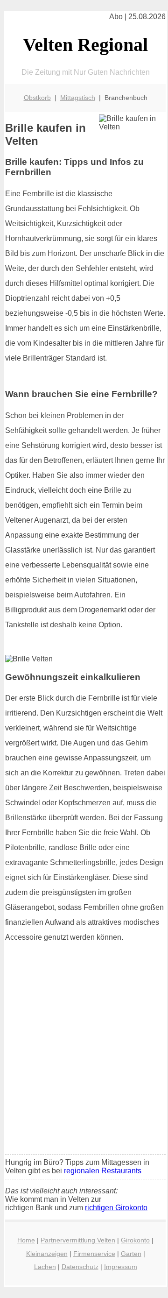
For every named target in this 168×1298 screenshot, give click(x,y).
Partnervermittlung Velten (78, 1240)
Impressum (120, 1266)
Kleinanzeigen (47, 1253)
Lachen (45, 1266)
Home (26, 1240)
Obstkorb (37, 97)
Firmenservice (94, 1253)
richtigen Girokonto (116, 1208)
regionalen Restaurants (102, 1171)
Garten (131, 1253)
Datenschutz (80, 1266)
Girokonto (135, 1240)
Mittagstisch (77, 97)
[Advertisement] (84, 1059)
